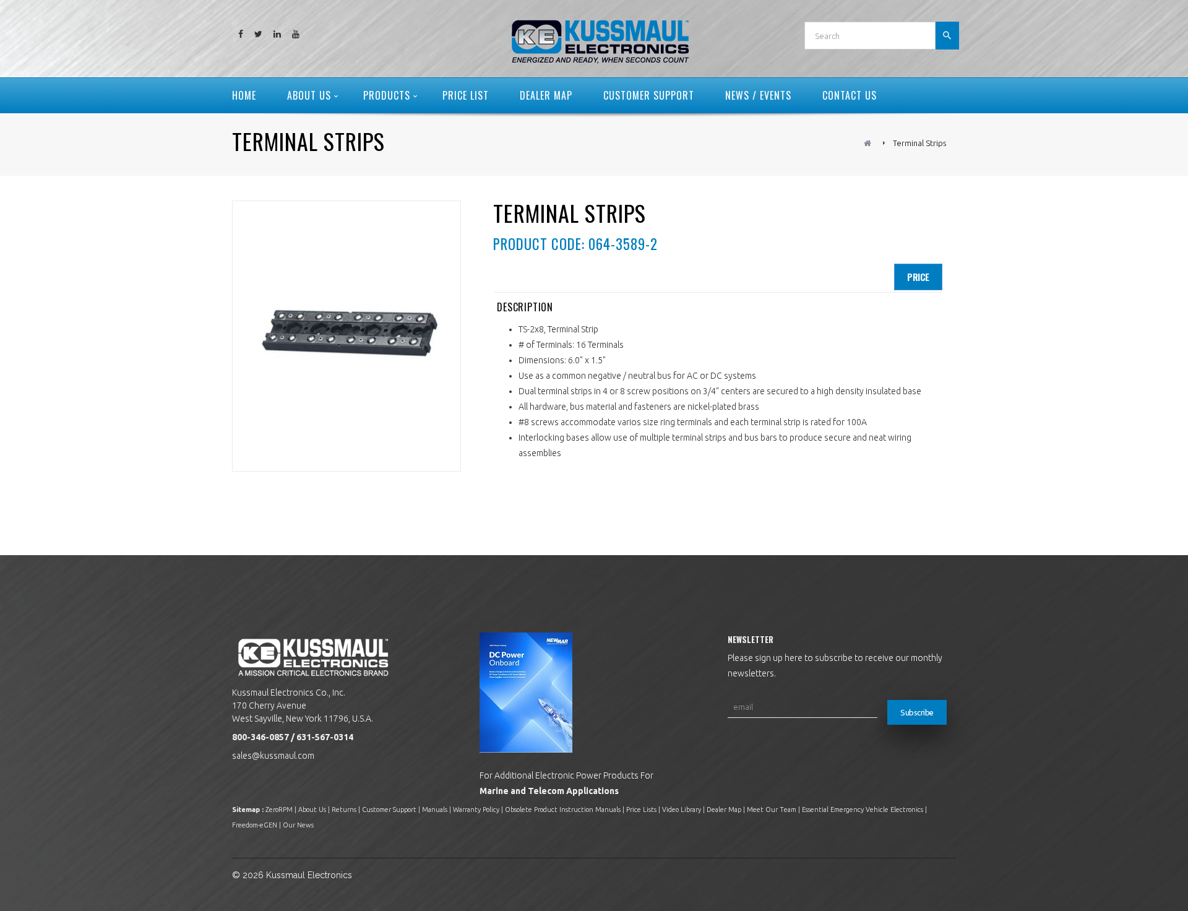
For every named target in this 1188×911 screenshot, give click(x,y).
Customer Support (389, 809)
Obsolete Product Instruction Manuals (563, 809)
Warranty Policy (476, 809)
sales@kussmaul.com (273, 756)
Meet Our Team (771, 809)
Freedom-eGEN (254, 825)
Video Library (681, 809)
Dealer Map (724, 809)
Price (918, 276)
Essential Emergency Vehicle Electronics (862, 809)
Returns (344, 809)
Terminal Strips (919, 143)
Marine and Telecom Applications (549, 791)
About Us (312, 809)
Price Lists (641, 809)
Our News (298, 825)
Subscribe (917, 712)
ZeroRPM (279, 809)
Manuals (434, 809)
